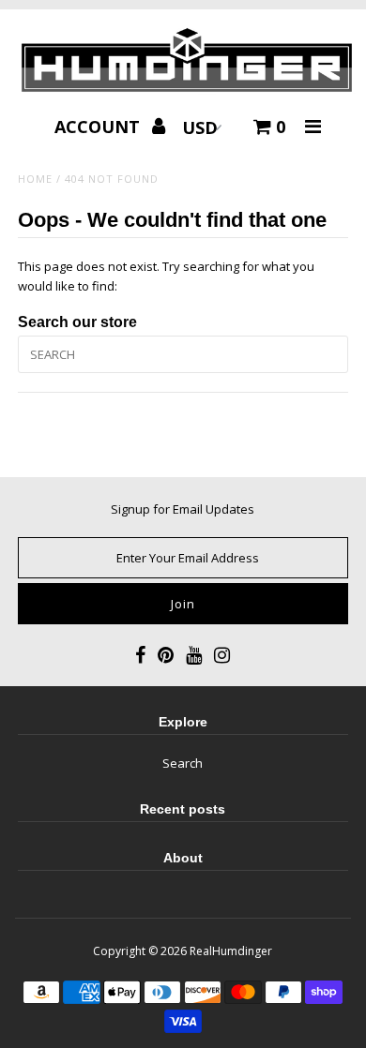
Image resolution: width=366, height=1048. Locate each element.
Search (182, 763)
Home (35, 179)
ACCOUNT (99, 126)
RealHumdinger (231, 951)
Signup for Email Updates (182, 509)
